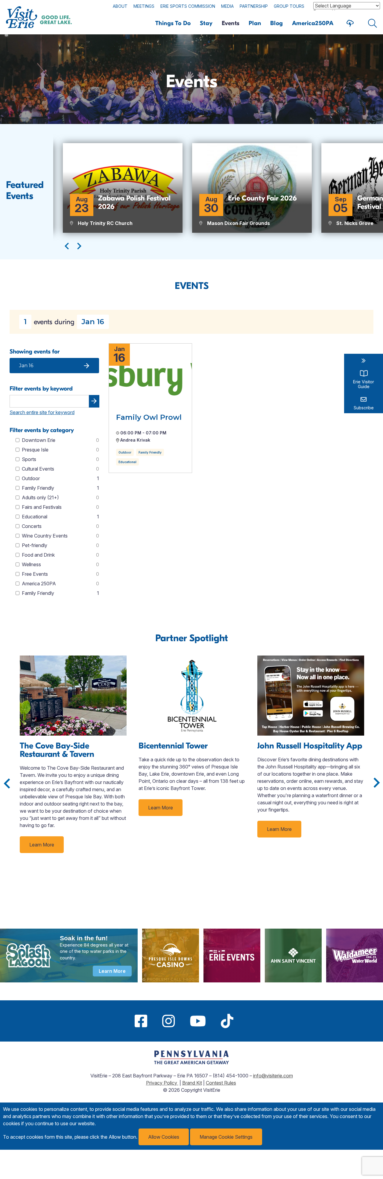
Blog (276, 23)
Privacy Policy (162, 1083)
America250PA (313, 23)
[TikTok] (227, 1021)
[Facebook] (141, 1021)
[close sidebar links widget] (364, 360)
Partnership (254, 6)
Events (231, 23)
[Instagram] (168, 1021)
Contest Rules (221, 1083)
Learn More (41, 845)
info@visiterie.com (273, 1076)
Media (227, 6)
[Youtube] (198, 1021)
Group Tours (289, 6)
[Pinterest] (248, 1021)
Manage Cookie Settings (226, 1137)
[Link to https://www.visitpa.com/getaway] (191, 1062)
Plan (255, 23)
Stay (206, 23)
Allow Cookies (163, 1137)
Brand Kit (192, 1083)
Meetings (143, 6)
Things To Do (173, 23)
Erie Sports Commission (187, 6)
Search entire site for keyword (42, 412)
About (120, 6)
